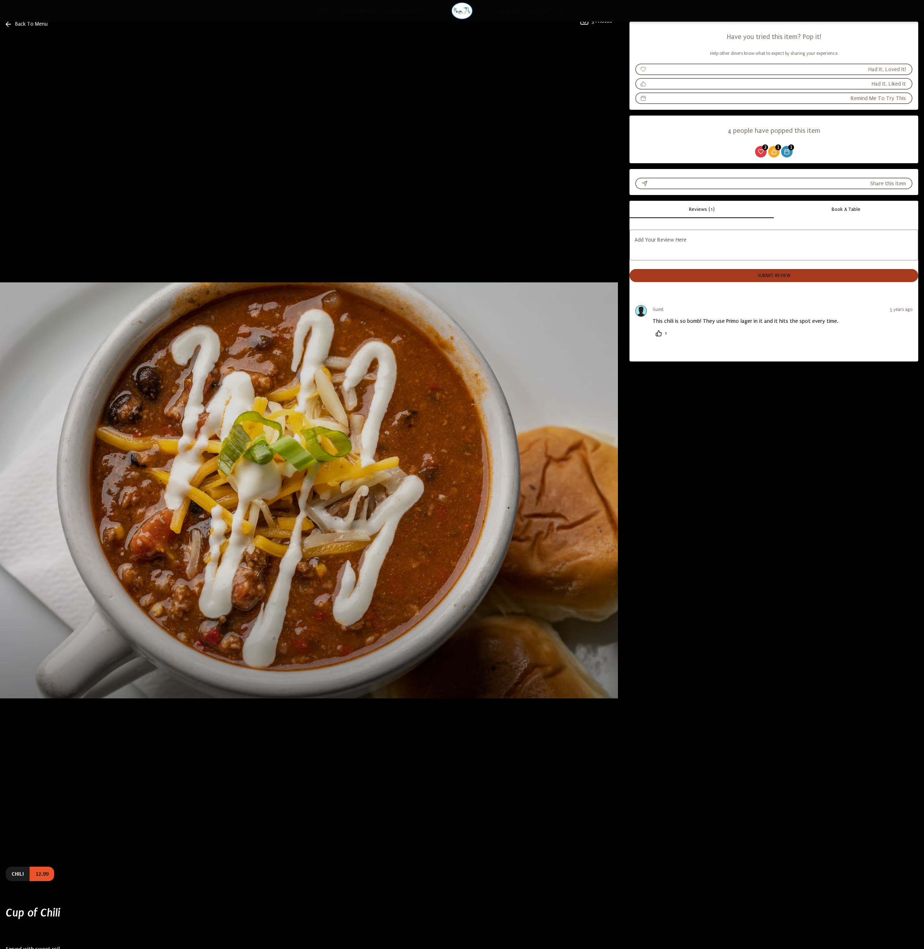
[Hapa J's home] (462, 11)
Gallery (509, 11)
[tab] (701, 209)
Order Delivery (404, 11)
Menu (323, 11)
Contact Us (545, 11)
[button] (27, 24)
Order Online (357, 11)
